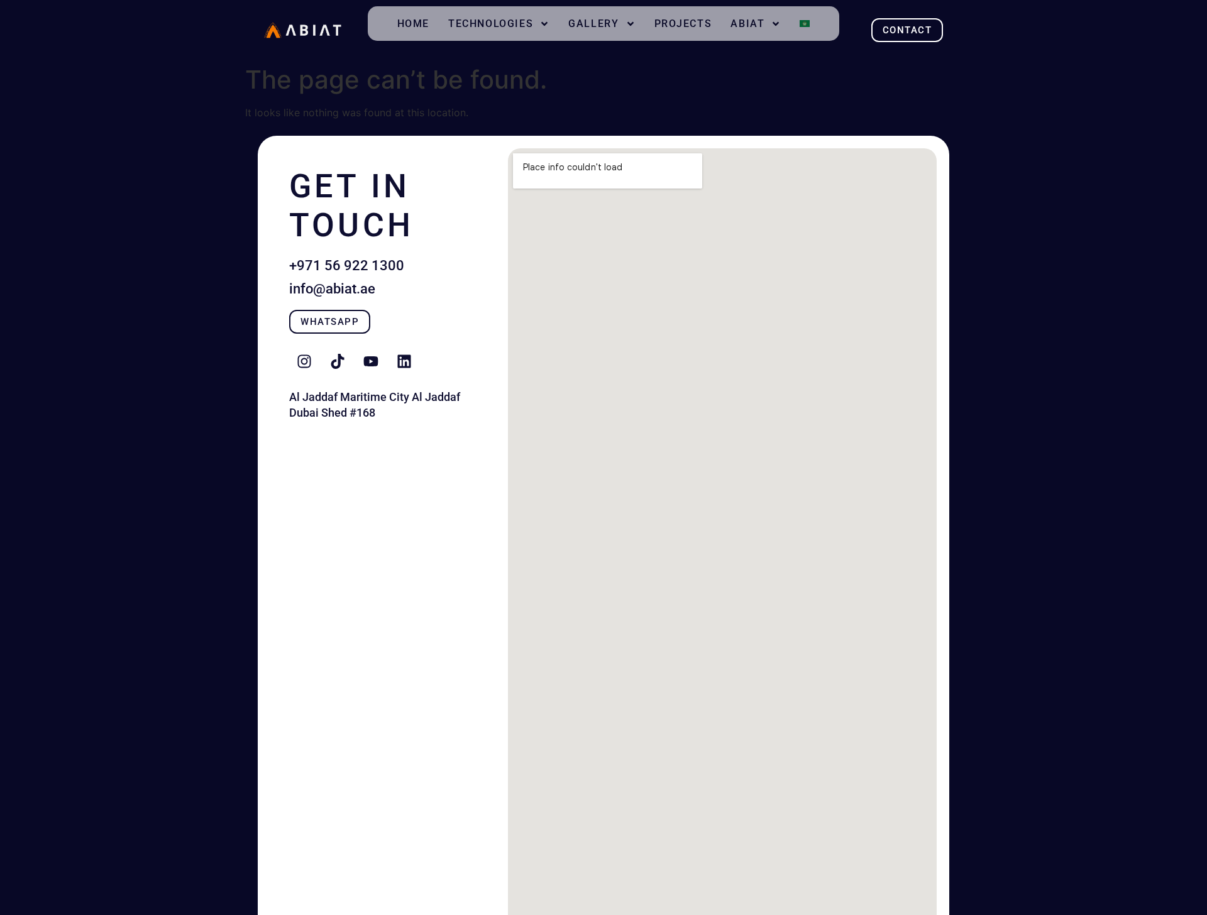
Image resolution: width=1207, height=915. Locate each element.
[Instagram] (304, 361)
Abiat (747, 24)
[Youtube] (371, 361)
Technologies (490, 24)
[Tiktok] (337, 361)
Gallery (593, 24)
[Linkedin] (404, 361)
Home (413, 24)
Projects (683, 24)
